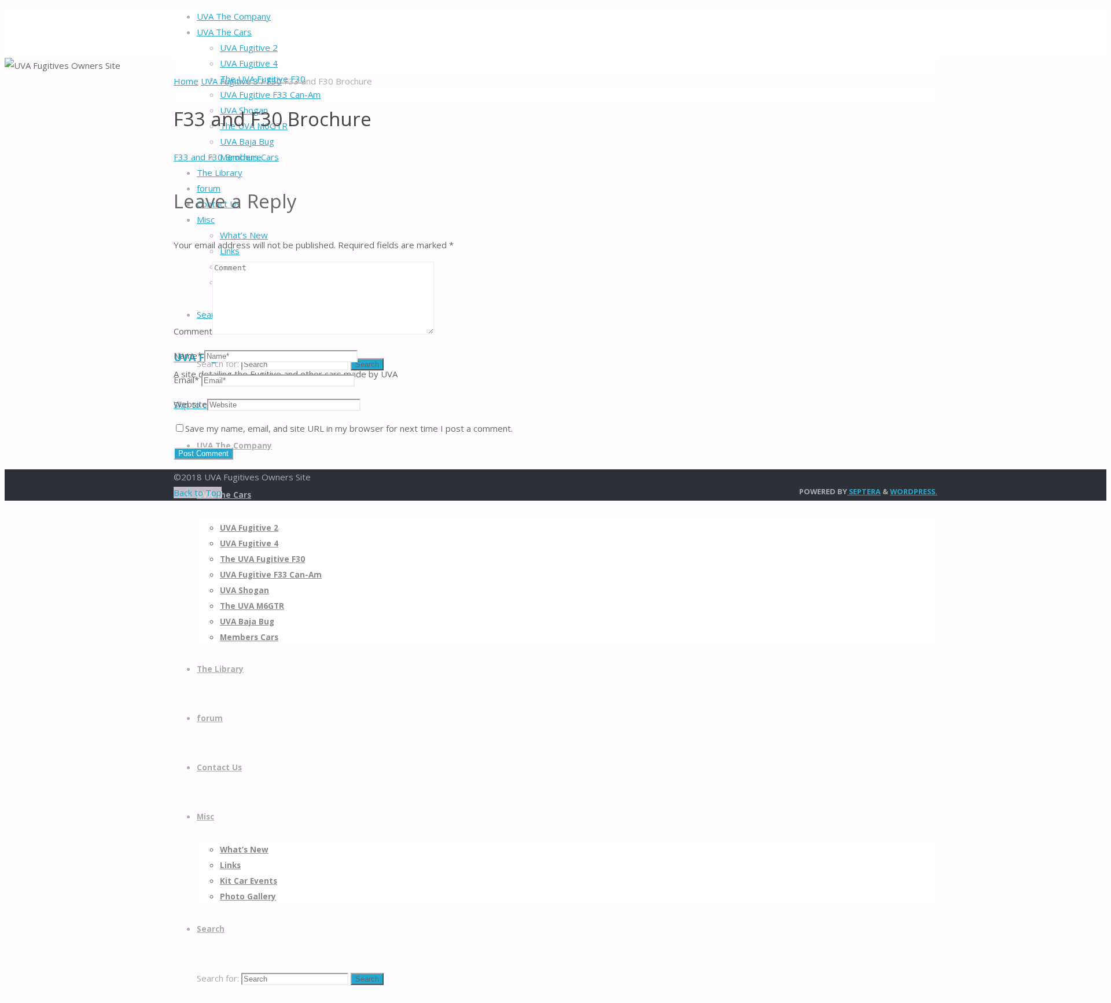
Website (190, 404)
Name (188, 355)
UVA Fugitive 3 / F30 (241, 81)
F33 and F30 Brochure (218, 157)
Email (186, 379)
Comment (193, 331)
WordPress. (913, 491)
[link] (211, 929)
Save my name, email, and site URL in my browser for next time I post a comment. (349, 428)
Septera (864, 491)
